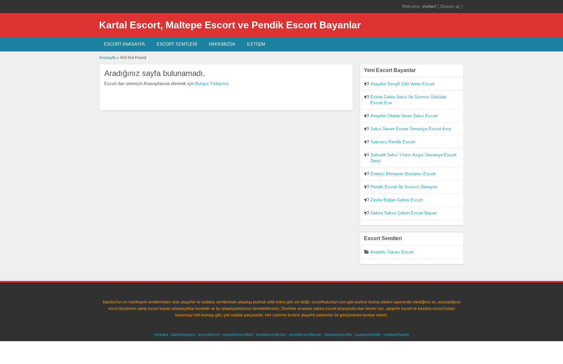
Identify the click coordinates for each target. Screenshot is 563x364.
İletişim (256, 44)
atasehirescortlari (238, 334)
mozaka (161, 334)
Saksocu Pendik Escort (392, 141)
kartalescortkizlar (271, 334)
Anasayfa (107, 57)
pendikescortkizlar (305, 334)
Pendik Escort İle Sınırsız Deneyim (403, 186)
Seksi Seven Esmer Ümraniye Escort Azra (410, 128)
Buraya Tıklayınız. (212, 83)
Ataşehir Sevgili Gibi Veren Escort (402, 83)
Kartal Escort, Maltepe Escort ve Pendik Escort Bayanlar (230, 25)
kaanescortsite (368, 334)
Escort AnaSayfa (124, 44)
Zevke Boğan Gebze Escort (396, 199)
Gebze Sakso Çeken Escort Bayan (403, 213)
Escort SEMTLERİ (177, 44)
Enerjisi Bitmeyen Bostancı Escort (403, 173)
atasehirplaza (183, 334)
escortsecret (209, 334)
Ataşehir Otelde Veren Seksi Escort (404, 115)
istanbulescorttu (338, 334)
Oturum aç (450, 6)
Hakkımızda (222, 44)
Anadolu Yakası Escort (392, 252)
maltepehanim (396, 334)
